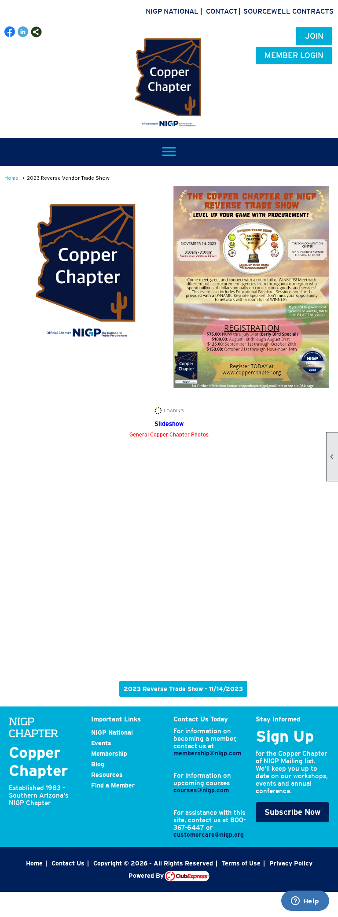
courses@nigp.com (201, 790)
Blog (97, 764)
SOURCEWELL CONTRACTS (288, 11)
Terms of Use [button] (241, 863)
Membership (109, 753)
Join (314, 36)
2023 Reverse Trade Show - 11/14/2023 (183, 688)
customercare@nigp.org (208, 834)
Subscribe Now (292, 812)
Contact (222, 11)
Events (101, 743)
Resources (107, 774)
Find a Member (113, 785)
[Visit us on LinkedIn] (23, 31)
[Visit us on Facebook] (9, 31)
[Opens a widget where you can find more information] (305, 902)
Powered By (147, 875)
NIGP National (172, 11)
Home (11, 178)
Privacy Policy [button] (290, 863)
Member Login (294, 55)
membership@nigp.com (207, 753)
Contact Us (67, 863)
